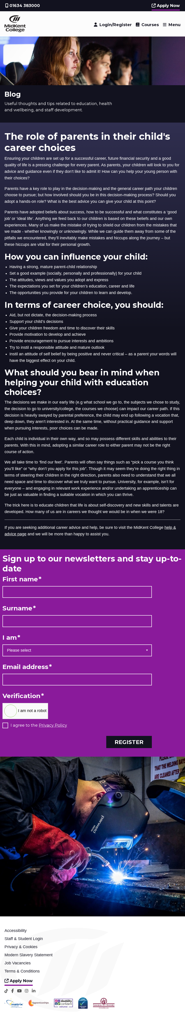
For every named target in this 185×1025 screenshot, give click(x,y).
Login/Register (115, 25)
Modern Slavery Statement (29, 955)
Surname (19, 608)
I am (11, 637)
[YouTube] (19, 991)
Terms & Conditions (22, 971)
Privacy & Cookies (21, 947)
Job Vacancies (18, 963)
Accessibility (16, 931)
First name (22, 579)
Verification (23, 696)
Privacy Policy (53, 725)
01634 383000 (24, 5)
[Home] (15, 30)
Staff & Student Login (24, 939)
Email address (27, 667)
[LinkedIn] (33, 991)
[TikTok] (6, 991)
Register (129, 742)
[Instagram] (26, 991)
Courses (150, 25)
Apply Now (168, 5)
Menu (174, 25)
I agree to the (39, 725)
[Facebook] (12, 991)
